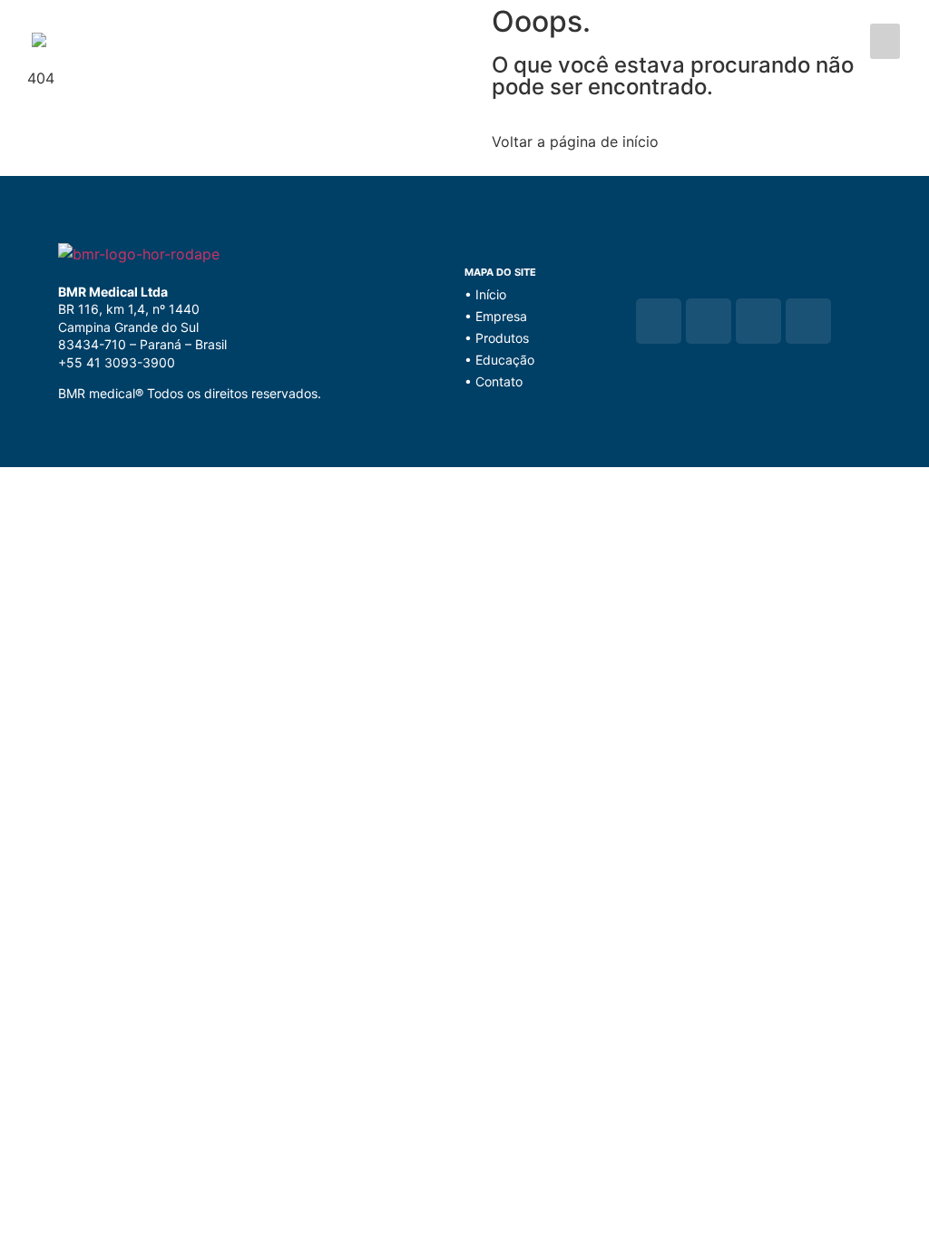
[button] (885, 41)
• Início (485, 294)
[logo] (248, 36)
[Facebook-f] (658, 321)
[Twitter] (708, 321)
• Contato (493, 381)
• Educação (499, 359)
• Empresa (495, 316)
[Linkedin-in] (808, 321)
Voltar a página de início (575, 141)
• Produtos (496, 338)
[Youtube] (758, 321)
